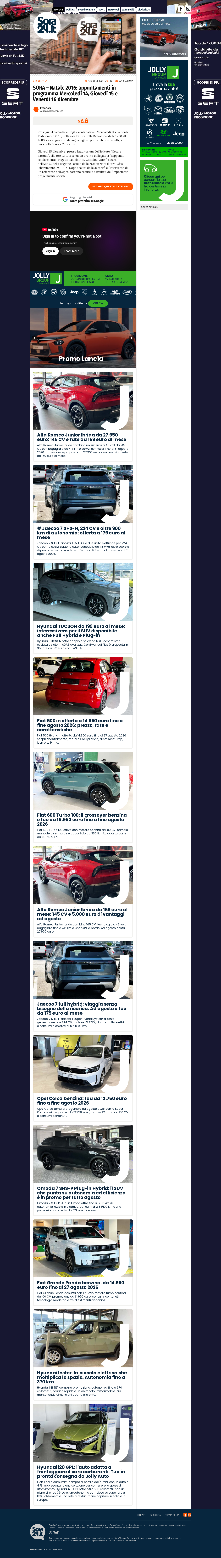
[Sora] (47, 39)
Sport (102, 9)
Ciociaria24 (144, 9)
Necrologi (113, 9)
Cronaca (58, 9)
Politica (70, 9)
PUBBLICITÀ (155, 1515)
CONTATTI (141, 1515)
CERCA (98, 303)
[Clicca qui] (83, 241)
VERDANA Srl (36, 1549)
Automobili (128, 9)
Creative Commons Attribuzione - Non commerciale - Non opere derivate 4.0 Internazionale (98, 1527)
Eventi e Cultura (86, 9)
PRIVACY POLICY (172, 1515)
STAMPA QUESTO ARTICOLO (110, 186)
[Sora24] (185, 1515)
